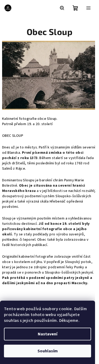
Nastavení (47, 334)
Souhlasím (47, 351)
